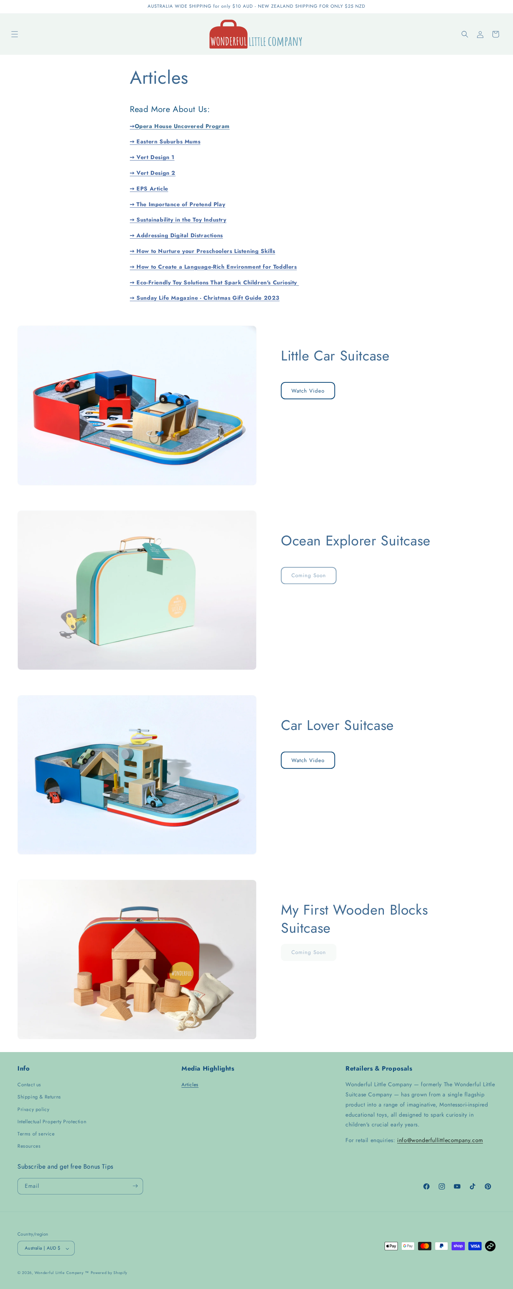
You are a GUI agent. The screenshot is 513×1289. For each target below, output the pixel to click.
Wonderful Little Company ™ (62, 1273)
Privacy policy (33, 1108)
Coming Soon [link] (308, 575)
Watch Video (308, 391)
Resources (28, 1145)
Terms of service (36, 1133)
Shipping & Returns (39, 1096)
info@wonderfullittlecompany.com (440, 1140)
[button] (14, 34)
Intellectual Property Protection (51, 1121)
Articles (190, 1084)
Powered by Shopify (109, 1273)
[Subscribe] (135, 1186)
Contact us (29, 1084)
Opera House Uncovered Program (182, 126)
